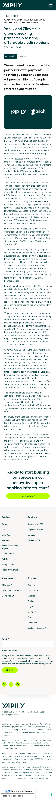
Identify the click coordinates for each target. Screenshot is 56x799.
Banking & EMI (34, 540)
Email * (5, 639)
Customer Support (36, 628)
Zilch (35, 141)
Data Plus (6, 535)
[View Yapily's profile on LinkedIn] (11, 684)
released (27, 228)
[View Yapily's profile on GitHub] (17, 684)
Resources (32, 622)
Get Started (27, 496)
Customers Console (10, 590)
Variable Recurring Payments (10, 547)
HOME (7, 16)
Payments (6, 524)
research (19, 158)
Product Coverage (10, 570)
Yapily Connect (8, 564)
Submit (10, 670)
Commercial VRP (9, 554)
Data (4, 529)
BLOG (15, 16)
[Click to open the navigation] (50, 5)
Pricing (31, 601)
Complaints (32, 612)
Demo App (6, 596)
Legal (30, 606)
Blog (30, 617)
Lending (31, 535)
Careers (31, 596)
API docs (6, 585)
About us (32, 585)
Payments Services (36, 529)
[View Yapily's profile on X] (4, 684)
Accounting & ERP (35, 524)
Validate (5, 540)
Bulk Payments (8, 559)
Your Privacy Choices (21, 791)
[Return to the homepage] (12, 5)
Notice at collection (13, 795)
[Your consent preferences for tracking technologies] (51, 794)
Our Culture (33, 590)
